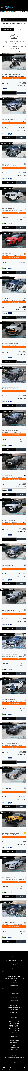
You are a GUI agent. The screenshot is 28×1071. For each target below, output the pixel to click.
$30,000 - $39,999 (14, 1023)
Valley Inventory (14, 1042)
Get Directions (14, 964)
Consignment (14, 1049)
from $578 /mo (21, 754)
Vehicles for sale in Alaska (10, 15)
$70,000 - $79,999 (14, 1030)
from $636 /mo (21, 844)
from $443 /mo (21, 354)
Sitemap (16, 1062)
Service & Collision (14, 1045)
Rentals (14, 1051)
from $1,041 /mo (21, 487)
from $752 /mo (21, 621)
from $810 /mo (21, 398)
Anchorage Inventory (14, 1040)
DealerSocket (14, 1057)
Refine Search (7, 29)
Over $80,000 (14, 1032)
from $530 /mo (21, 130)
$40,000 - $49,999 (14, 1025)
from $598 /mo (21, 220)
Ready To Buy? (9, 93)
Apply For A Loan (14, 1044)
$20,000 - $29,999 (14, 1021)
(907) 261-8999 (14, 1001)
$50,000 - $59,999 (14, 1027)
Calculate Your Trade (14, 1047)
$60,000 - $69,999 (14, 1028)
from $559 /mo (21, 85)
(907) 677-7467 (14, 1012)
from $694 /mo (21, 889)
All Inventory (14, 1039)
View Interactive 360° (14, 78)
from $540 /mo (21, 265)
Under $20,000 (14, 1020)
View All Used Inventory (14, 51)
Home (2, 15)
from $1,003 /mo (21, 309)
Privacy (12, 1062)
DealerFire (5, 1057)
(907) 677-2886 (14, 968)
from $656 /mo (21, 531)
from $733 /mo (21, 934)
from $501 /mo (21, 666)
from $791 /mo (21, 175)
